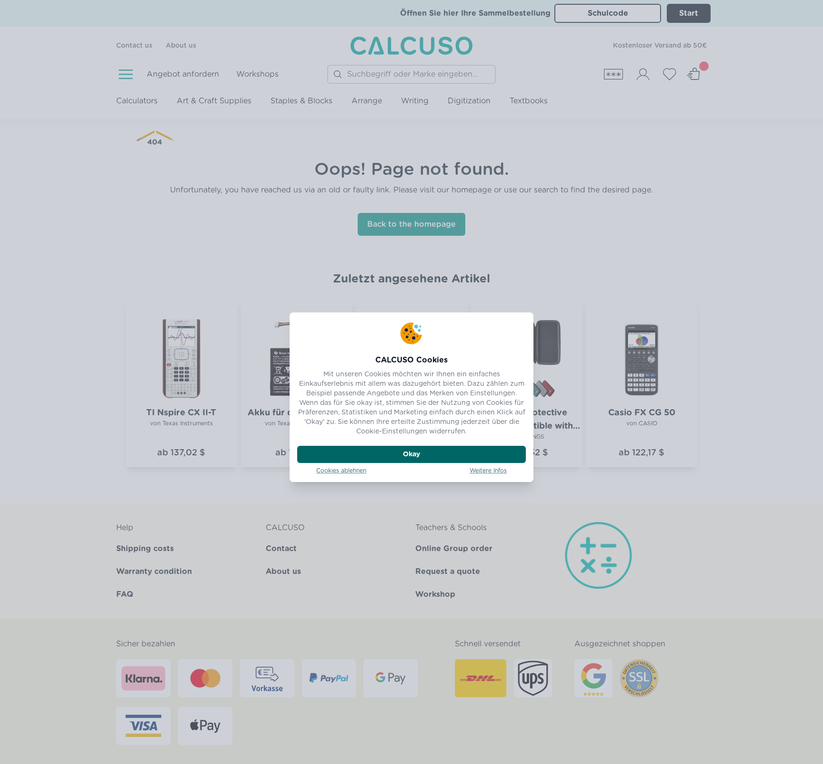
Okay (411, 454)
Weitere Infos (488, 470)
